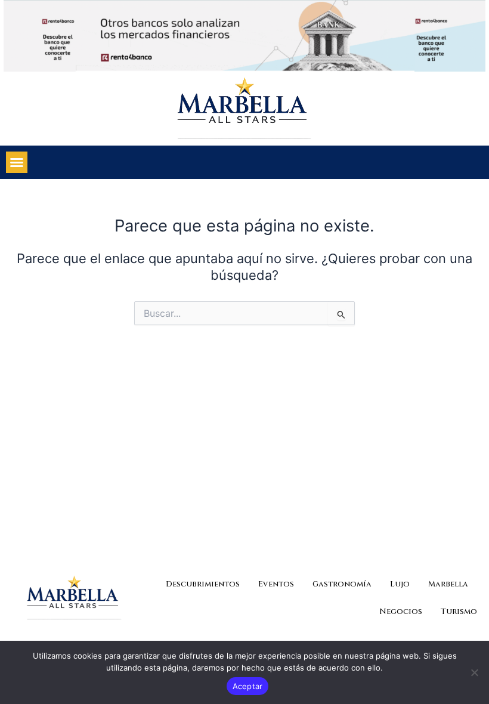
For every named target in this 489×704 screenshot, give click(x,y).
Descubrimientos (203, 584)
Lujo (400, 584)
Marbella (448, 584)
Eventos (276, 584)
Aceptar (248, 686)
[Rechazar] (474, 672)
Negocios (400, 611)
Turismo (459, 611)
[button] (16, 162)
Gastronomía (342, 584)
